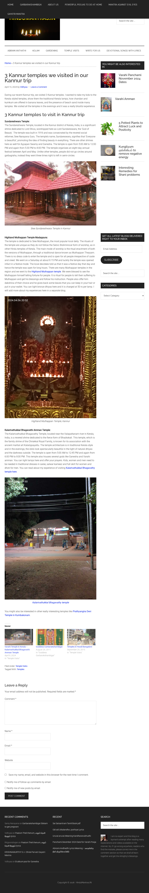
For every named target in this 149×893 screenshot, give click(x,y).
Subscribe (111, 259)
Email (8, 745)
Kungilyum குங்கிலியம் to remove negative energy (130, 152)
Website (9, 760)
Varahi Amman (125, 99)
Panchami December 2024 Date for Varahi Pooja (74, 842)
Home (8, 63)
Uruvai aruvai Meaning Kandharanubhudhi (72, 836)
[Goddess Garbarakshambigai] (50, 637)
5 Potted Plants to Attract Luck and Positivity (131, 126)
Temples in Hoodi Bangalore (79, 647)
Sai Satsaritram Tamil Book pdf (66, 823)
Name (8, 731)
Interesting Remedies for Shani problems (129, 171)
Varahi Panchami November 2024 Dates (130, 78)
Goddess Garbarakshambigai (49, 647)
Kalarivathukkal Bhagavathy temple (50, 602)
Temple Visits (21, 666)
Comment (10, 699)
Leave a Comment (39, 87)
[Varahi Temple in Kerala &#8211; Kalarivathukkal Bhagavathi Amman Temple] (19, 637)
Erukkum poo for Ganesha (27, 861)
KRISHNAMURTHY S (14, 852)
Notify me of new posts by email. (24, 788)
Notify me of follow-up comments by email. (29, 782)
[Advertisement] (122, 209)
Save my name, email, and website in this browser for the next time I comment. (49, 774)
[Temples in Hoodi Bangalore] (81, 637)
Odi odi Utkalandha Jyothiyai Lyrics (68, 829)
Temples (20, 669)
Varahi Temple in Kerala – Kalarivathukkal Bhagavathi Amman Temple (17, 650)
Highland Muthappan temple (46, 271)
